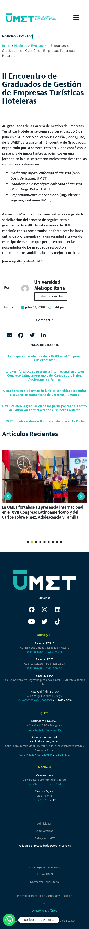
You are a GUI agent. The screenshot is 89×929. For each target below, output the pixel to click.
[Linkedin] (58, 610)
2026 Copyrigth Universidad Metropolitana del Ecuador (44, 920)
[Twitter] (44, 622)
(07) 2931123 (40, 800)
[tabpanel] (44, 486)
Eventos (37, 46)
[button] (81, 18)
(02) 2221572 (35, 729)
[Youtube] (31, 622)
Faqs (44, 903)
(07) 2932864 (53, 784)
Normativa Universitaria (44, 881)
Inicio (6, 46)
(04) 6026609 (54, 652)
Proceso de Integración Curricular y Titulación (44, 895)
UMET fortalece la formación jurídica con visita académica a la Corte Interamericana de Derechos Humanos (44, 393)
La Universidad (44, 830)
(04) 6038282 (35, 652)
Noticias (20, 46)
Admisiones (44, 823)
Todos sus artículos (50, 296)
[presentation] (28, 542)
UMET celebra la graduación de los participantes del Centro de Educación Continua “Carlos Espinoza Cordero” (44, 408)
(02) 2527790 (53, 729)
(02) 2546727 (26, 754)
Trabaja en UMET (45, 838)
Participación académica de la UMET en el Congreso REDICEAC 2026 (44, 358)
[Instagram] (44, 610)
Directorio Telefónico (44, 910)
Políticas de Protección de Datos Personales (44, 845)
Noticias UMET (44, 874)
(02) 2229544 (45, 754)
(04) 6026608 (35, 668)
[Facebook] (31, 610)
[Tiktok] (58, 622)
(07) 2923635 (35, 784)
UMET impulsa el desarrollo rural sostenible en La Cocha (45, 421)
